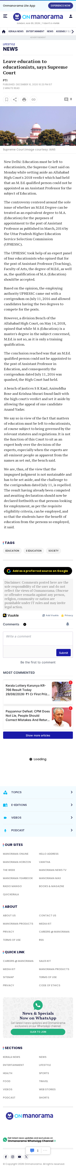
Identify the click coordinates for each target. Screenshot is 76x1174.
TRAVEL (43, 1081)
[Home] (3, 31)
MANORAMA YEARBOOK (18, 878)
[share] (15, 99)
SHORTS (44, 1097)
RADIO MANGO (12, 886)
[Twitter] (26, 1157)
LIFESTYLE (45, 1065)
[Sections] (5, 16)
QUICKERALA (11, 894)
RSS (41, 940)
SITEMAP (8, 977)
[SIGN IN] (70, 16)
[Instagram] (13, 1157)
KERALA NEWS (16, 31)
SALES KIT (45, 961)
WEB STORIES (47, 1089)
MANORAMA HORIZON (17, 862)
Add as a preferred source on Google (40, 571)
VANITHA (44, 862)
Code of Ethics (49, 985)
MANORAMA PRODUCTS (18, 924)
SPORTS (44, 1073)
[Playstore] (15, 1128)
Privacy (8, 932)
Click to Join (38, 1032)
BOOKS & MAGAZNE (51, 886)
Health (7, 1073)
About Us (9, 915)
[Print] (24, 99)
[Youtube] (19, 1157)
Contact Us (47, 915)
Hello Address (48, 854)
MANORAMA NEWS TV (52, 870)
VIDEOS (7, 1089)
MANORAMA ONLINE (15, 854)
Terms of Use (12, 940)
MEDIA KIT (45, 924)
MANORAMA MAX (50, 878)
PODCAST (9, 1097)
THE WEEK (9, 870)
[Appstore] (43, 1128)
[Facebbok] (6, 1157)
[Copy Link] (33, 99)
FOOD (6, 1081)
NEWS (50, 31)
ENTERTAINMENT (35, 31)
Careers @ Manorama (54, 932)
